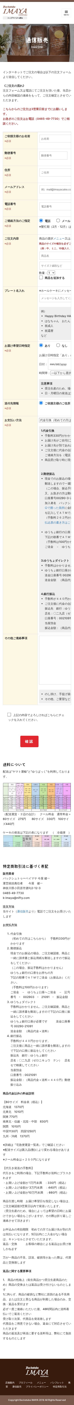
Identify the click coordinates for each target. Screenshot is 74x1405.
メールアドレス (14, 186)
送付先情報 (12, 403)
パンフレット (57, 1382)
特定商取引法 (60, 1386)
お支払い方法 (13, 420)
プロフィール (25, 1382)
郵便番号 (10, 152)
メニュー (59, 238)
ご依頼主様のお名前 (17, 136)
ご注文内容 (12, 238)
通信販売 (22, 911)
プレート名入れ (14, 290)
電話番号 (10, 203)
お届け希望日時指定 (17, 345)
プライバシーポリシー (37, 1386)
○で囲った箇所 (55, 508)
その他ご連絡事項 (16, 638)
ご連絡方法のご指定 (17, 220)
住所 (7, 169)
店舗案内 (9, 1382)
